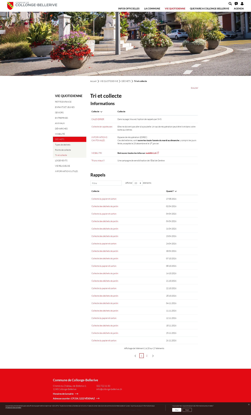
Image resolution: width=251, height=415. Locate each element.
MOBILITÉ (60, 134)
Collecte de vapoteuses (102, 126)
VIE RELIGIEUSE (62, 166)
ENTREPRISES (61, 118)
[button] (230, 3)
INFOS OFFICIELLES (128, 8)
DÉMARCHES (61, 128)
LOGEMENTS (61, 160)
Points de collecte (63, 150)
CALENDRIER (98, 119)
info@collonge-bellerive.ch (109, 389)
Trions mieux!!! (98, 160)
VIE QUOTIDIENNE (175, 8)
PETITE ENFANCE (63, 101)
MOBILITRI (97, 153)
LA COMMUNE (152, 8)
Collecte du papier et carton (104, 198)
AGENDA (239, 8)
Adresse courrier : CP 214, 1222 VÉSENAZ (74, 398)
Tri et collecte (62, 156)
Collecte (95, 111)
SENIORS (59, 112)
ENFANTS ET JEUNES (65, 107)
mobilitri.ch (152, 153)
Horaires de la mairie (63, 393)
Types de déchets (62, 144)
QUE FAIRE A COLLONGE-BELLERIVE (209, 8)
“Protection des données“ (13, 407)
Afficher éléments (138, 183)
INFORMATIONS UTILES (66, 171)
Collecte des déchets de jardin (105, 206)
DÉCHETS (59, 139)
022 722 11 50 (103, 385)
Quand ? (170, 191)
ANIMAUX (60, 123)
